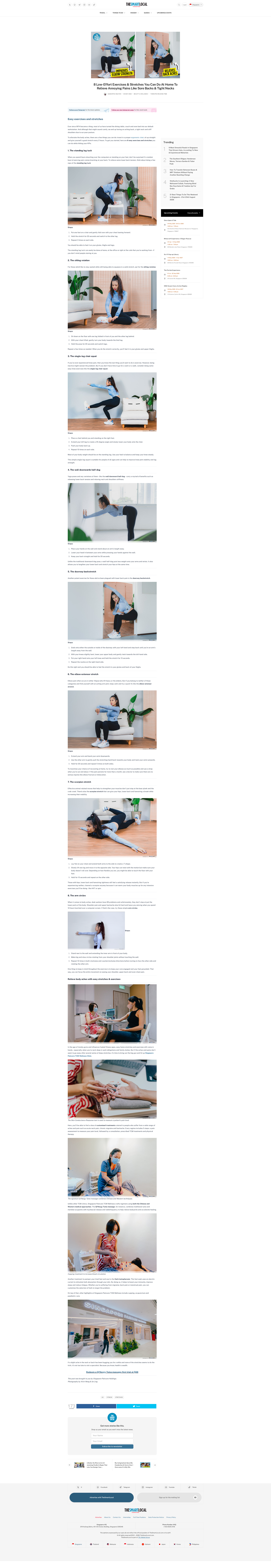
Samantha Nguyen (114, 94)
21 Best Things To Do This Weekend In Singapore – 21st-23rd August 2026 (184, 197)
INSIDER (133, 13)
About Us (107, 1517)
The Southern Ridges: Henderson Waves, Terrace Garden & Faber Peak (183, 161)
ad (103, 1397)
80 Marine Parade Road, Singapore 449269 (180, 263)
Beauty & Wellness (141, 94)
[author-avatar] (105, 94)
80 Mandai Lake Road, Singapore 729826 (179, 247)
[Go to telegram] (79, 5)
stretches (119, 1397)
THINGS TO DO (118, 13)
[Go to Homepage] (136, 5)
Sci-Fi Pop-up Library (171, 254)
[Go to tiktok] (94, 5)
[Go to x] (70, 5)
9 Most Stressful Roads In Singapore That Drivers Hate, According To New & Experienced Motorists (183, 150)
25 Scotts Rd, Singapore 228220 (177, 278)
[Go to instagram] (84, 5)
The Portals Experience (172, 270)
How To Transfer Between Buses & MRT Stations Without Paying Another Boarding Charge (183, 172)
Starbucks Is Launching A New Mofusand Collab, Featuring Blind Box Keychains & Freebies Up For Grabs (183, 185)
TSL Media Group (144, 1537)
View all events (192, 213)
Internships (127, 1517)
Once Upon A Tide (170, 220)
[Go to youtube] (89, 5)
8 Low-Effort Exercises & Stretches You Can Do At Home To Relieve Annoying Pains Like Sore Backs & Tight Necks (136, 86)
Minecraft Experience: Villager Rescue (177, 239)
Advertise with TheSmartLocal (102, 1497)
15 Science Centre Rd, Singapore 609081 (179, 294)
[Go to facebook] (75, 5)
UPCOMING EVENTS (164, 13)
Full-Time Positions (139, 1517)
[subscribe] (195, 1497)
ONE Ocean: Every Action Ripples (175, 286)
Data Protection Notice (156, 1517)
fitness (109, 1397)
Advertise (98, 1517)
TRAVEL (102, 13)
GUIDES (147, 13)
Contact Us (117, 1517)
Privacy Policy (171, 1517)
